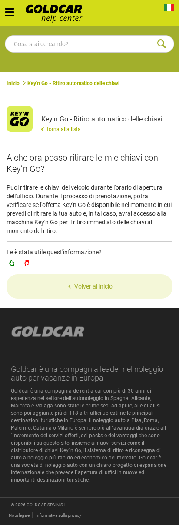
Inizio (13, 83)
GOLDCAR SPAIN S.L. (47, 504)
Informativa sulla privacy (58, 515)
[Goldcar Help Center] (56, 11)
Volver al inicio (93, 286)
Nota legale (19, 515)
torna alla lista (63, 129)
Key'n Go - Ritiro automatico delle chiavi (73, 83)
